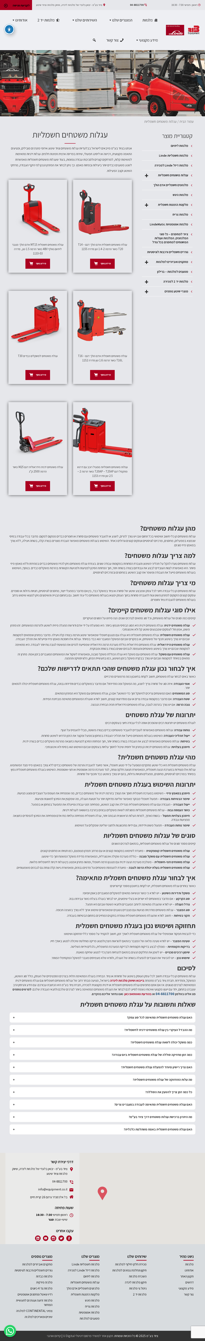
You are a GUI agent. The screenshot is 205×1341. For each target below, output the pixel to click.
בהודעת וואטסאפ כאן (138, 994)
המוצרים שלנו (122, 20)
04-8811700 (137, 5)
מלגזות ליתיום (179, 146)
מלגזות (147, 20)
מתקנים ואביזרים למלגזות (166, 262)
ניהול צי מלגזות (138, 1288)
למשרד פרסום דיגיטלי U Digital (81, 1336)
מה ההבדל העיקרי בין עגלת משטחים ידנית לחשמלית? (158, 1030)
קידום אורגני (54, 1336)
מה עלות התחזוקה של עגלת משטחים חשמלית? (162, 1079)
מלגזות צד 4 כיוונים (41, 1288)
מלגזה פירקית (44, 1282)
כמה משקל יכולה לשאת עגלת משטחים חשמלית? (161, 1042)
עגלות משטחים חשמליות (166, 175)
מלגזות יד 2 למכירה (166, 281)
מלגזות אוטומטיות (89, 1312)
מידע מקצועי (148, 40)
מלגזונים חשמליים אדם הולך (170, 185)
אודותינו (21, 20)
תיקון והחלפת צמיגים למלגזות (129, 1270)
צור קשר (112, 40)
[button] (102, 1193)
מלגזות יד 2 (46, 20)
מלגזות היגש (180, 195)
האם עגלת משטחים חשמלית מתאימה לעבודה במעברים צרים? (153, 1104)
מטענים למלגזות (89, 1318)
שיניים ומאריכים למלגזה (38, 1317)
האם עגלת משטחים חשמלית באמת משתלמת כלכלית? (158, 1129)
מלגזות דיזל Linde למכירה (171, 165)
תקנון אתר (107, 1336)
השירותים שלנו (86, 20)
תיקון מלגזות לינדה (136, 1282)
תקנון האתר (187, 1276)
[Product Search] (93, 40)
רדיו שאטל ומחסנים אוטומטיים (35, 1294)
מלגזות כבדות (44, 1276)
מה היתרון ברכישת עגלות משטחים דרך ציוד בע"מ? (160, 1117)
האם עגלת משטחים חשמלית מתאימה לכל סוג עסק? (159, 1017)
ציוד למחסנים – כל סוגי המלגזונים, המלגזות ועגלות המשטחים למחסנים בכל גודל (170, 238)
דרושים (189, 1282)
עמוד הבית (186, 121)
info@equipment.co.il (52, 1189)
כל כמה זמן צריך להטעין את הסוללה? (168, 1092)
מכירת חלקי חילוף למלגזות (131, 1264)
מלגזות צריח (180, 214)
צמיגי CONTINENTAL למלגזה (34, 1311)
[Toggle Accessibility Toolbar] (9, 29)
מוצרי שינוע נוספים (166, 291)
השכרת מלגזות (138, 1276)
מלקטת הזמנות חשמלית (166, 204)
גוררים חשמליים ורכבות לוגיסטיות (167, 252)
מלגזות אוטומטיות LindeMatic (169, 224)
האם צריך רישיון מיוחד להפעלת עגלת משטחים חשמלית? (156, 1067)
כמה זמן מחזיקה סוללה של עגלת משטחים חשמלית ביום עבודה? (152, 1055)
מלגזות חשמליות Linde (173, 155)
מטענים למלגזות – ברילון (172, 272)
